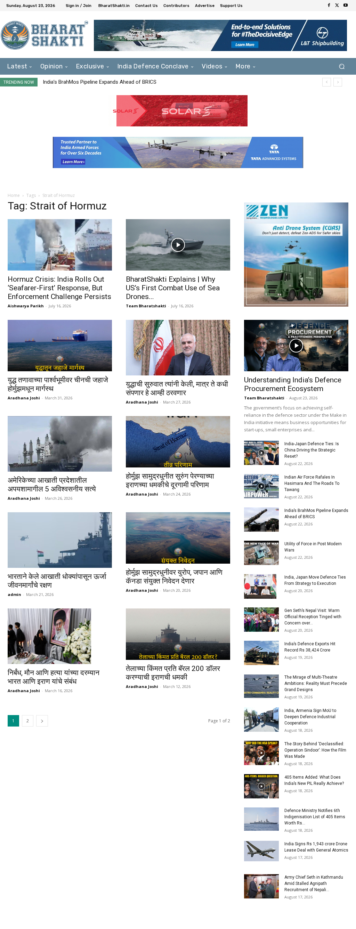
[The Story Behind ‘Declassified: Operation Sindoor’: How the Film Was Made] (261, 753)
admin (14, 594)
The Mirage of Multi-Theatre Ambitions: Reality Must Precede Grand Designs (315, 683)
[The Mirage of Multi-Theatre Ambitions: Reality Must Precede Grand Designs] (261, 686)
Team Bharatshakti (146, 305)
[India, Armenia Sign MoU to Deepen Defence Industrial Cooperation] (261, 719)
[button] (341, 66)
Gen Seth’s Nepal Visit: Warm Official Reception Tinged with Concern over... (312, 616)
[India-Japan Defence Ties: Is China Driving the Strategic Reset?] (261, 453)
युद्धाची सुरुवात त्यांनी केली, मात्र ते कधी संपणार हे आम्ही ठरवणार (177, 388)
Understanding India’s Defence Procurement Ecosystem (292, 384)
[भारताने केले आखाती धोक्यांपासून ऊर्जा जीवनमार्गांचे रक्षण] (60, 540)
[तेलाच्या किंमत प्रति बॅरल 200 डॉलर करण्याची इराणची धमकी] (178, 634)
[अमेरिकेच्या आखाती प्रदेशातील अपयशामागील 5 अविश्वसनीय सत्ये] (60, 444)
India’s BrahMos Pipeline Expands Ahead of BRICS (99, 82)
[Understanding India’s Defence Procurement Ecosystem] (296, 345)
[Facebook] (329, 5)
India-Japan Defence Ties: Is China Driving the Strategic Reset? (311, 450)
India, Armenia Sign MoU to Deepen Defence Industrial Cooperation (310, 716)
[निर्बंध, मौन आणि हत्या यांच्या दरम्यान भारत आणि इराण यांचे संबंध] (60, 636)
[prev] (326, 82)
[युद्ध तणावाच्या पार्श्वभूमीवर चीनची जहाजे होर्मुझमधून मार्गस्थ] (60, 345)
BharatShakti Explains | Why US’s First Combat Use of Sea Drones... (173, 288)
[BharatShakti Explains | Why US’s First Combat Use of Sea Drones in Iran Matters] (178, 245)
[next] (337, 82)
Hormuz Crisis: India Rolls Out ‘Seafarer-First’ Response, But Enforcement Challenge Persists (59, 288)
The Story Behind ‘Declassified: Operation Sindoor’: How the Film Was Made (315, 750)
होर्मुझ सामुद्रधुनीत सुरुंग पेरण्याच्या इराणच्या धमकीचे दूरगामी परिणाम (170, 480)
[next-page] (42, 721)
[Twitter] (337, 5)
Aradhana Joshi (24, 397)
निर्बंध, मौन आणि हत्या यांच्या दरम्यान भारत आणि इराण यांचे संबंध (53, 677)
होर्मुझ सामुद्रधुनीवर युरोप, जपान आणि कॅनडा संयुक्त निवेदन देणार (174, 576)
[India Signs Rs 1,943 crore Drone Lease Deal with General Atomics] (261, 851)
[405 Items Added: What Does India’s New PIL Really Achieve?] (261, 786)
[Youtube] (345, 5)
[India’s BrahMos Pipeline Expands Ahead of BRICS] (261, 519)
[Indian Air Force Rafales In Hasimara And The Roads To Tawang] (261, 486)
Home (14, 195)
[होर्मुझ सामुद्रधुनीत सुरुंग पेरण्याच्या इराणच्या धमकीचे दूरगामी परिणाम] (178, 441)
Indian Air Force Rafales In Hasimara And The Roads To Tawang (311, 483)
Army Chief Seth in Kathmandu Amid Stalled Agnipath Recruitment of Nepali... (313, 883)
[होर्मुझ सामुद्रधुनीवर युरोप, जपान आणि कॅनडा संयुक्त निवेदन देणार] (178, 538)
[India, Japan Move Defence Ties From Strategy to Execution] (260, 586)
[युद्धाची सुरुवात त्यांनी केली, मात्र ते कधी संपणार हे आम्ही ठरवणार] (178, 347)
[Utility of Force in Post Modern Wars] (261, 553)
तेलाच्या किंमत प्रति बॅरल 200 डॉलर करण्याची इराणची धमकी (173, 672)
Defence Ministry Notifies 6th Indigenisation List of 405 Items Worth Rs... (314, 817)
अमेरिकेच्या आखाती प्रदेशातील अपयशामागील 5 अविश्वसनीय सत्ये (52, 484)
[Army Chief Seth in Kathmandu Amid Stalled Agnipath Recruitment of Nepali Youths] (261, 886)
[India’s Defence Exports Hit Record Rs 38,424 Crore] (261, 653)
